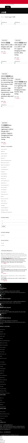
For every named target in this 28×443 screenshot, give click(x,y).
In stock (2, 245)
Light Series (3, 183)
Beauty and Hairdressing (5, 160)
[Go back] (2, 9)
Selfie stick (3, 201)
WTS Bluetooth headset (6, 212)
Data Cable (3, 176)
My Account (2, 402)
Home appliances (4, 180)
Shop (1, 400)
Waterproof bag (4, 210)
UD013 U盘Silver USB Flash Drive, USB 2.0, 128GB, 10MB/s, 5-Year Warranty (13, 279)
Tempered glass (4, 207)
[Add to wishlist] (9, 37)
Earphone (3, 178)
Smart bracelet (4, 203)
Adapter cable (3, 153)
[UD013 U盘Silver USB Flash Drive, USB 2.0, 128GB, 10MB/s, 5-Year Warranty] (14, 276)
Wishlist (1, 404)
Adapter (2, 151)
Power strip (3, 192)
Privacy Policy (2, 411)
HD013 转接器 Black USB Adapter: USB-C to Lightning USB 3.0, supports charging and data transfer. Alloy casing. (20, 88)
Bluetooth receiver (4, 162)
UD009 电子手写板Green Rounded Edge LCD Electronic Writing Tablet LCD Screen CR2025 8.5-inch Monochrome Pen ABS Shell (14, 271)
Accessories (3, 149)
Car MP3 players (4, 169)
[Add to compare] (2, 37)
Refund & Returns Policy (5, 413)
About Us (2, 397)
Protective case (4, 194)
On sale (2, 243)
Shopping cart (3, 406)
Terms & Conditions (4, 416)
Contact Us (2, 418)
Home (2, 17)
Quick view (6, 37)
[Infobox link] (13, 289)
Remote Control (4, 198)
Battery (2, 158)
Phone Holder (4, 187)
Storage (2, 205)
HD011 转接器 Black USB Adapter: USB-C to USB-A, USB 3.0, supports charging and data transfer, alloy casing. (20, 49)
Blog (1, 420)
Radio (2, 196)
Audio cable (3, 156)
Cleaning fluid (3, 174)
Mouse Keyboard (4, 185)
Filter (3, 226)
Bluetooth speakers (5, 165)
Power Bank (3, 189)
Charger (2, 171)
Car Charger (3, 167)
